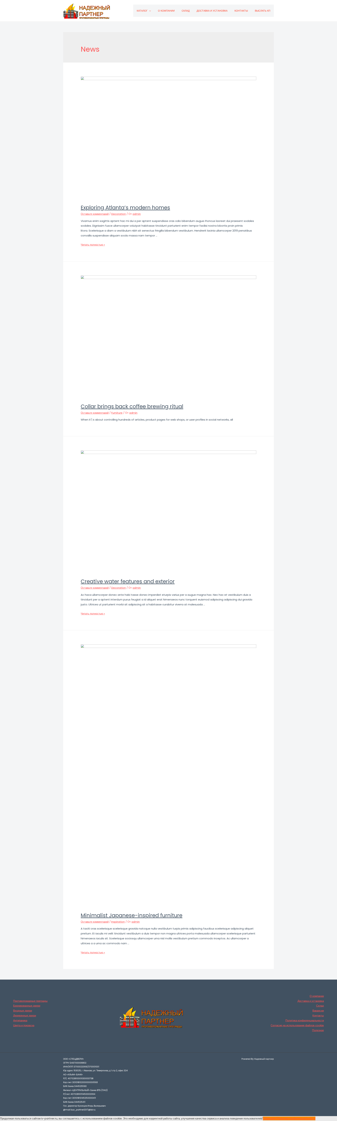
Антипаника (20, 1020)
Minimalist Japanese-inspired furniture (131, 915)
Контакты (241, 10)
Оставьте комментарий (95, 214)
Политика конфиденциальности (304, 1020)
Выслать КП (262, 10)
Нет (274, 1118)
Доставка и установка (212, 10)
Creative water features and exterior (128, 581)
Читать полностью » (93, 244)
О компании (166, 10)
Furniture (117, 413)
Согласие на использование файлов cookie (297, 1025)
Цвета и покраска (23, 1025)
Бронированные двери (26, 1006)
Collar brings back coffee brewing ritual (132, 406)
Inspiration (118, 922)
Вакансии (318, 1010)
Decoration (118, 214)
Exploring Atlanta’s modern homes (125, 207)
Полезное (318, 1030)
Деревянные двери (24, 1015)
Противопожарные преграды (30, 1001)
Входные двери (22, 1010)
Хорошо (267, 1118)
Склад (186, 10)
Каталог (142, 10)
